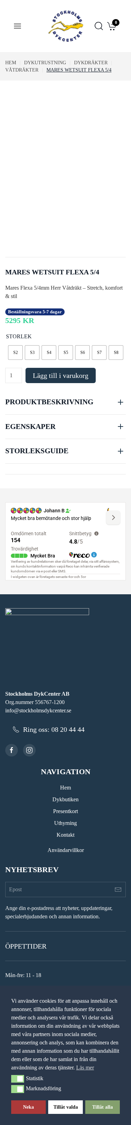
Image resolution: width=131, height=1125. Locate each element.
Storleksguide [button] (36, 451)
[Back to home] (65, 26)
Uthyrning (65, 823)
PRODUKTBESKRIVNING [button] (49, 402)
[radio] (15, 352)
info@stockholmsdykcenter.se (38, 710)
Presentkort (65, 811)
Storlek (19, 336)
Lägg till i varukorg (60, 375)
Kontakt (65, 835)
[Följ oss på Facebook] (11, 750)
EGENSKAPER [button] (30, 426)
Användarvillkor (66, 850)
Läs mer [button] (85, 1067)
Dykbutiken (65, 799)
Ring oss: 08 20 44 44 (54, 729)
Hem (65, 788)
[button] (17, 1079)
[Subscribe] (118, 889)
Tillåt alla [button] (102, 1107)
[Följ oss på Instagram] (29, 750)
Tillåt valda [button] (65, 1107)
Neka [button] (28, 1107)
